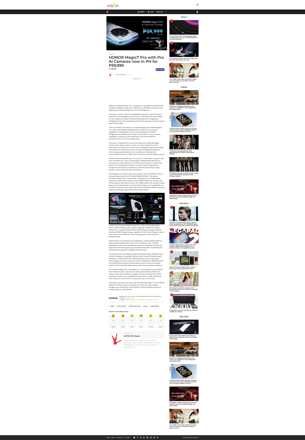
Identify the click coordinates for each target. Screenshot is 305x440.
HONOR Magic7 (121, 306)
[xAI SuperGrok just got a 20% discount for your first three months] (184, 49)
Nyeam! (160, 326)
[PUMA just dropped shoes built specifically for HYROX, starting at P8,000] (184, 142)
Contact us (119, 437)
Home (108, 437)
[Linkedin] (144, 437)
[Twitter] (147, 437)
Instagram (140, 299)
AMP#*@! (151, 326)
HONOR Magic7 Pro (134, 306)
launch (145, 306)
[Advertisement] (137, 91)
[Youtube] (151, 437)
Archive (127, 437)
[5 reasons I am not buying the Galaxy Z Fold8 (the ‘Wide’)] (184, 301)
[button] (198, 4)
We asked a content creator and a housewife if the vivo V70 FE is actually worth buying (183, 289)
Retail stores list (154, 299)
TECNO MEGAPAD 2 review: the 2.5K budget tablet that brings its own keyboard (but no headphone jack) (182, 246)
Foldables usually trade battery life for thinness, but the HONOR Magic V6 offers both (183, 197)
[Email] (134, 437)
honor (112, 306)
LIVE (151, 12)
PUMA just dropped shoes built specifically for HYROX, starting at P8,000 (181, 152)
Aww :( (132, 326)
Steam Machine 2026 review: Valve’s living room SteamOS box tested (182, 267)
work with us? (129, 347)
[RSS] (157, 437)
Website (127, 299)
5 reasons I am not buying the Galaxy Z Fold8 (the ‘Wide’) (183, 311)
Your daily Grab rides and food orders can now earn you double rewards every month (183, 80)
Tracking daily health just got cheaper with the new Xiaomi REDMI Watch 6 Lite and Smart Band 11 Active (183, 130)
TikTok (146, 299)
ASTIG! (141, 326)
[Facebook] (137, 437)
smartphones (155, 306)
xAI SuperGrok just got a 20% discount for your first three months (183, 59)
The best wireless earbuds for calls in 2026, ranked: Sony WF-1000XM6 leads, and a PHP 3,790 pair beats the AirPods (183, 224)
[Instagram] (140, 437)
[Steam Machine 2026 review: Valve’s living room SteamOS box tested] (184, 258)
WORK (141, 12)
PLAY (161, 12)
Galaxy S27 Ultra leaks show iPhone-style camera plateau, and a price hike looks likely (183, 337)
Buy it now (160, 69)
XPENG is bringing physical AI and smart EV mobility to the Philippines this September (182, 107)
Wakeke (113, 326)
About (113, 437)
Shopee (126, 298)
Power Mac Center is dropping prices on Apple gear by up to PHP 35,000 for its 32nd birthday (183, 37)
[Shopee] (154, 437)
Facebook (134, 299)
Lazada (132, 298)
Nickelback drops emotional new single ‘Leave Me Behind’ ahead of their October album (183, 174)
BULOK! (123, 326)
